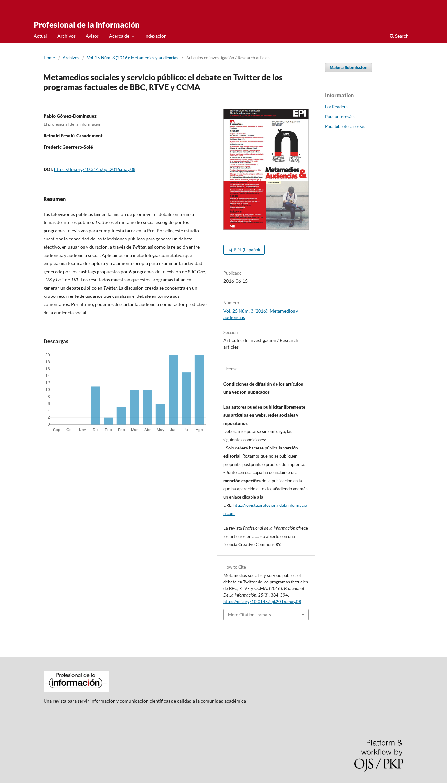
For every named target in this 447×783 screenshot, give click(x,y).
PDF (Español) (246, 249)
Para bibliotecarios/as (345, 126)
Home (49, 57)
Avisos (92, 36)
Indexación (155, 36)
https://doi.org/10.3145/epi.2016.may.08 (94, 169)
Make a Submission (348, 67)
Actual (40, 36)
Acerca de (119, 36)
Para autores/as (340, 116)
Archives (71, 57)
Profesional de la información (87, 24)
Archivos (66, 36)
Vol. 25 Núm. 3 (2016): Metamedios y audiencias (132, 57)
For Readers (336, 106)
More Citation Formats (249, 614)
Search (401, 36)
